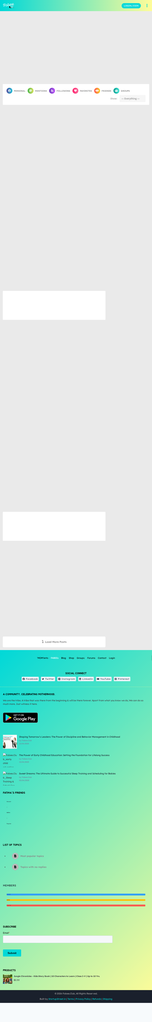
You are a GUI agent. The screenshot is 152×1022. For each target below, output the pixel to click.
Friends (106, 91)
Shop (71, 658)
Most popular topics (32, 855)
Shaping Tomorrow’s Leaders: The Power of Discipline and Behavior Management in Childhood (69, 736)
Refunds (96, 999)
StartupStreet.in (57, 999)
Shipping (107, 999)
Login (112, 658)
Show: (113, 98)
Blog (63, 658)
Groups (125, 91)
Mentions (41, 91)
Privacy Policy (83, 999)
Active (8, 812)
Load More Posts (56, 642)
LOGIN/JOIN (131, 5)
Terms (70, 999)
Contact (102, 658)
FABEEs (55, 658)
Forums (91, 658)
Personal (19, 91)
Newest (9, 801)
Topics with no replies (33, 866)
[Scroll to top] (140, 1007)
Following (63, 91)
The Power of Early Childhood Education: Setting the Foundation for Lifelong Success (64, 755)
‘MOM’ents (42, 658)
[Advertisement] (54, 305)
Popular (9, 823)
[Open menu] (147, 5)
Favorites (86, 91)
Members (9, 885)
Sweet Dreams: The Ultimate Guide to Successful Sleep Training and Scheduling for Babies (67, 773)
